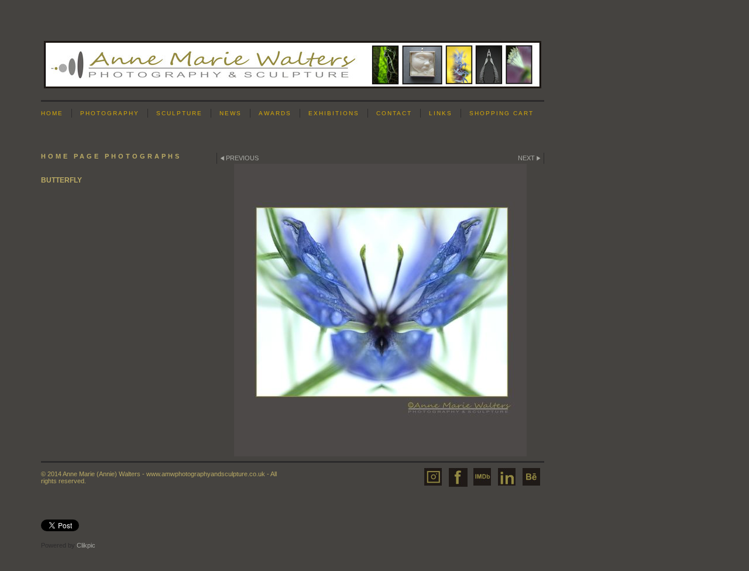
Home (52, 113)
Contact (394, 113)
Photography (109, 113)
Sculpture (179, 113)
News (230, 113)
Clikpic (86, 545)
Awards (275, 113)
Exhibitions (333, 113)
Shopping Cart (501, 113)
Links (440, 113)
